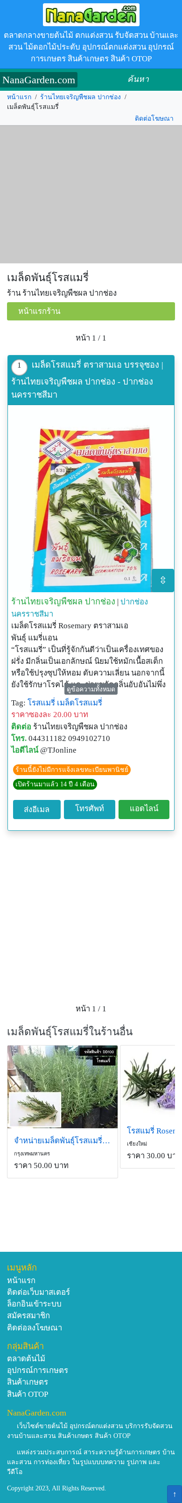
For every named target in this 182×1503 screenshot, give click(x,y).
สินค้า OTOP (27, 1394)
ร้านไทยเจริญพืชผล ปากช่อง (80, 97)
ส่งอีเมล (36, 809)
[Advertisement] (91, 194)
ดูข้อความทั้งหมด (91, 689)
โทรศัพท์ (89, 808)
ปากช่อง (134, 601)
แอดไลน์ (144, 808)
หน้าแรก (19, 97)
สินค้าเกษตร (27, 1382)
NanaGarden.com (38, 80)
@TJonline (58, 750)
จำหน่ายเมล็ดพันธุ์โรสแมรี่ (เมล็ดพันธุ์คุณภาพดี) (62, 1140)
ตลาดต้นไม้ (26, 1358)
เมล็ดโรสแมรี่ (79, 702)
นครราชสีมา (32, 614)
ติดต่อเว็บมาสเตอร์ (38, 1292)
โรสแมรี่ (41, 702)
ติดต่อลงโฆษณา (34, 1327)
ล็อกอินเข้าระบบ (34, 1304)
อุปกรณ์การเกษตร (37, 1370)
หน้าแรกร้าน (39, 311)
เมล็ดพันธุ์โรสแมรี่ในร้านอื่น (70, 1032)
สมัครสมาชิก (28, 1315)
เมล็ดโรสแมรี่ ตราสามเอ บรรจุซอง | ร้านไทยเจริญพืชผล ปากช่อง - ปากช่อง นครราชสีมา (87, 379)
